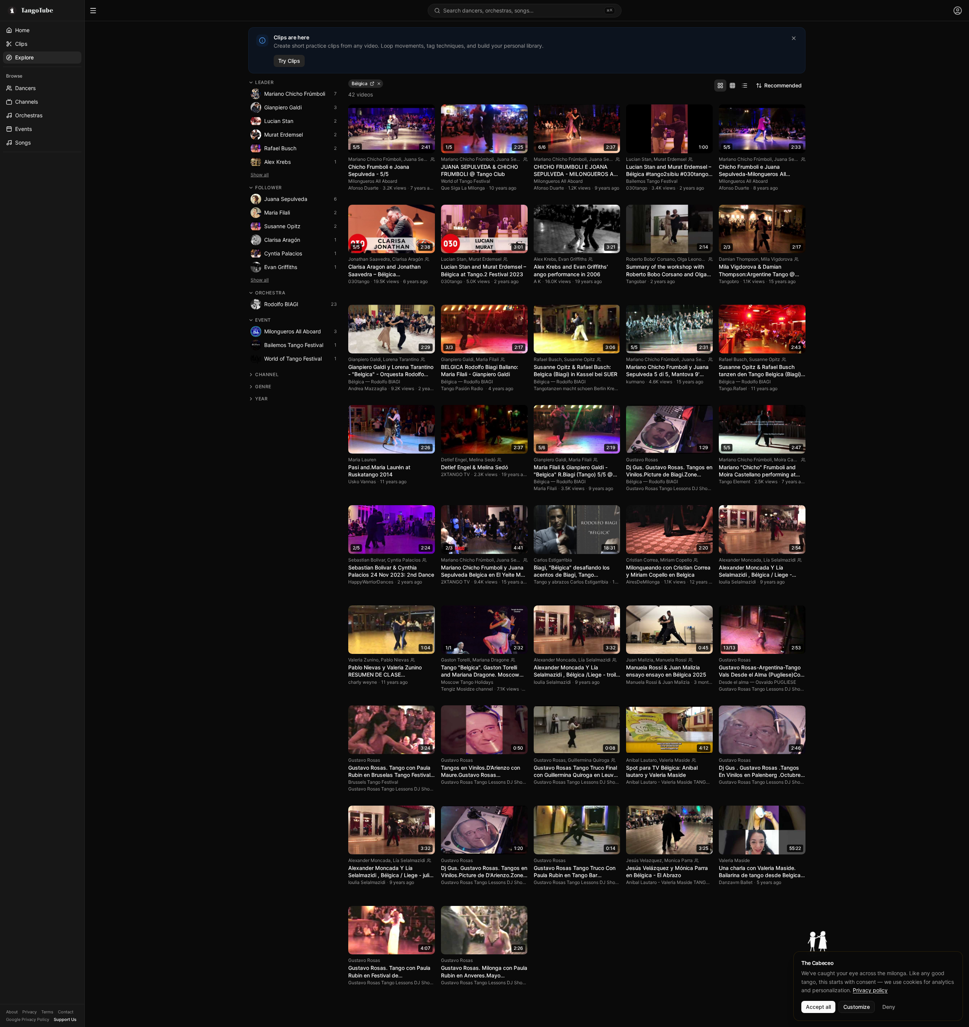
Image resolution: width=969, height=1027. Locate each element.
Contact (65, 1012)
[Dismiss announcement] (793, 38)
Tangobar (636, 281)
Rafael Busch (548, 359)
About (12, 1012)
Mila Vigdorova (777, 259)
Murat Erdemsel (670, 159)
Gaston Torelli (455, 660)
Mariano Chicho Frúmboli (374, 159)
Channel (267, 374)
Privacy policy (870, 990)
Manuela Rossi (671, 660)
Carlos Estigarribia (553, 560)
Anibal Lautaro (641, 760)
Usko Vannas (362, 481)
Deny (888, 1007)
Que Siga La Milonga (463, 188)
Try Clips (289, 61)
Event (263, 320)
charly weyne (362, 682)
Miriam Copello (676, 560)
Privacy (29, 1012)
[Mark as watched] (425, 113)
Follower (268, 187)
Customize (856, 1007)
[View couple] (432, 159)
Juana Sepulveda (422, 159)
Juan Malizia (639, 660)
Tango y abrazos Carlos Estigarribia (571, 582)
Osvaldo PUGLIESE (776, 682)
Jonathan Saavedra (369, 259)
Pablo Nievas (395, 660)
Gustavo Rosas (642, 459)
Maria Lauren (362, 459)
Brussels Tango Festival (373, 782)
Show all (260, 174)
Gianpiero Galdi (364, 359)
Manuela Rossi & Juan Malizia (658, 682)
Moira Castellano (792, 459)
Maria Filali (487, 359)
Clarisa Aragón (407, 259)
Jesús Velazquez (644, 860)
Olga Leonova (692, 259)
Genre (263, 386)
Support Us (65, 1019)
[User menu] (957, 10)
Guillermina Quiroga (588, 760)
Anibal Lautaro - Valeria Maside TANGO (667, 782)
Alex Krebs (545, 259)
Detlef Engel (454, 459)
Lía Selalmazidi (779, 560)
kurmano (635, 381)
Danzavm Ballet (735, 882)
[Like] (406, 113)
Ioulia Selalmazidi (737, 582)
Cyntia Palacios (404, 560)
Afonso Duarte (363, 188)
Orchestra (270, 293)
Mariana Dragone (490, 660)
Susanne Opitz (579, 359)
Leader (264, 82)
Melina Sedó (482, 459)
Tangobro (729, 281)
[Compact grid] (732, 85)
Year (261, 398)
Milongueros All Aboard (372, 181)
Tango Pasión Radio (462, 388)
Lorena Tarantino (401, 359)
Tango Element (734, 481)
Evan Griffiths (572, 259)
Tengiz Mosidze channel (467, 689)
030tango (636, 188)
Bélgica (356, 381)
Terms (47, 1012)
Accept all (818, 1007)
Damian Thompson (739, 259)
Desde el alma (734, 682)
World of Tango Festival (465, 181)
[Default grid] (720, 85)
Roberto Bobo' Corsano (650, 259)
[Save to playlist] (416, 113)
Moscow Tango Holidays (467, 682)
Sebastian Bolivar (366, 560)
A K (537, 281)
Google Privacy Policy (27, 1019)
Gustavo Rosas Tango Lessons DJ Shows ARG (675, 488)
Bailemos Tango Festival (652, 181)
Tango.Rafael (733, 388)
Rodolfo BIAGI (385, 381)
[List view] (744, 85)
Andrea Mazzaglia (367, 388)
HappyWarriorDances (370, 582)
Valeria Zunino (363, 660)
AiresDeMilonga (643, 582)
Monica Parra (678, 860)
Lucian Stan (638, 159)
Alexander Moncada (740, 560)
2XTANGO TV (455, 474)
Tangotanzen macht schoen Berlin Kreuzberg (582, 388)
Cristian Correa (642, 560)
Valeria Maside (674, 760)
